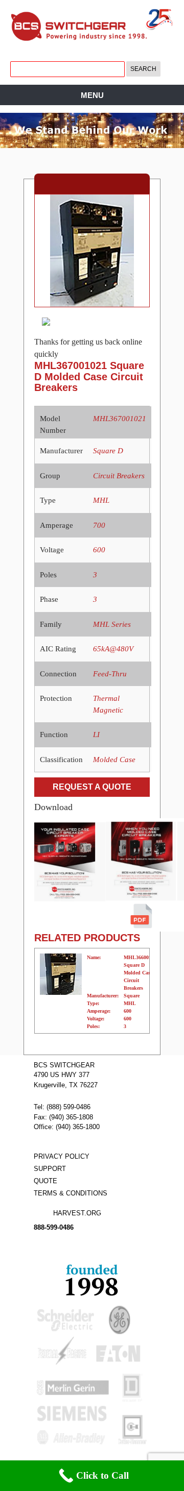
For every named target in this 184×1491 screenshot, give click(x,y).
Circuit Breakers (119, 476)
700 (99, 525)
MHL (101, 500)
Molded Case (114, 759)
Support (50, 1168)
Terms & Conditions (70, 1193)
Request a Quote (92, 787)
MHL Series (112, 624)
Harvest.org (77, 1213)
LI (96, 734)
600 (99, 550)
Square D (108, 451)
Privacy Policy (61, 1156)
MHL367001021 (119, 418)
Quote (45, 1181)
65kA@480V (113, 649)
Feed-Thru (110, 674)
